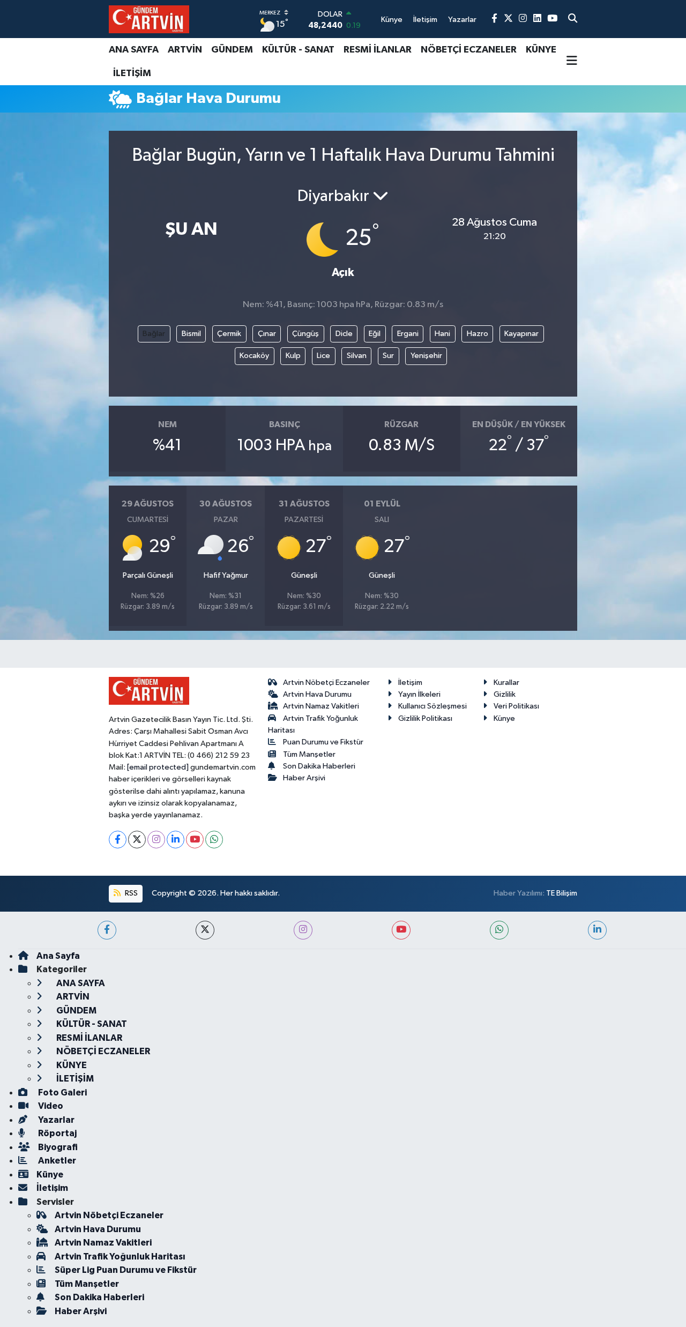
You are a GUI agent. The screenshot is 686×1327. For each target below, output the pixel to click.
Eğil (375, 334)
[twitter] (205, 930)
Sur (388, 356)
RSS (130, 893)
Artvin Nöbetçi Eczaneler (326, 683)
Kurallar (506, 683)
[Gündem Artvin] (149, 19)
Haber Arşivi (304, 778)
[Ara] (572, 19)
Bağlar (154, 334)
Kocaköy (254, 356)
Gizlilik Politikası (425, 718)
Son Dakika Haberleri (319, 766)
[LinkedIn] (175, 839)
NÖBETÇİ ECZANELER (469, 50)
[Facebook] (117, 839)
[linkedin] (597, 930)
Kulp (293, 356)
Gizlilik (505, 694)
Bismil (191, 334)
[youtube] (401, 930)
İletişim (410, 683)
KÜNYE (541, 50)
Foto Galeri (61, 1092)
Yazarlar (55, 1119)
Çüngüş (305, 334)
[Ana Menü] (571, 61)
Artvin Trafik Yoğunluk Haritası (120, 1256)
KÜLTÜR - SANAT (298, 50)
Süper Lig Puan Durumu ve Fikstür (126, 1269)
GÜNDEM (232, 50)
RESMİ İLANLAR (378, 50)
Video (49, 1105)
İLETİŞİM (132, 73)
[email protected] (158, 767)
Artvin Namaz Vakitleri (321, 706)
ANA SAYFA (134, 50)
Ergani (408, 334)
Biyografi (57, 1147)
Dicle (344, 334)
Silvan (357, 356)
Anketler (56, 1160)
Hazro (477, 334)
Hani (442, 334)
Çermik (229, 334)
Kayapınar (521, 334)
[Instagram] (156, 839)
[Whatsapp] (214, 839)
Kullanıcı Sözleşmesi (432, 706)
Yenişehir (426, 356)
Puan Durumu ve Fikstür (323, 742)
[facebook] (107, 930)
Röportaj (56, 1133)
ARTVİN (185, 50)
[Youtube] (195, 839)
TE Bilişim (561, 893)
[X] (137, 839)
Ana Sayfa (58, 955)
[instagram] (303, 930)
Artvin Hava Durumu (317, 694)
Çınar (267, 334)
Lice (323, 356)
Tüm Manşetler (309, 754)
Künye (504, 718)
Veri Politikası (516, 706)
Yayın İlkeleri (419, 694)
